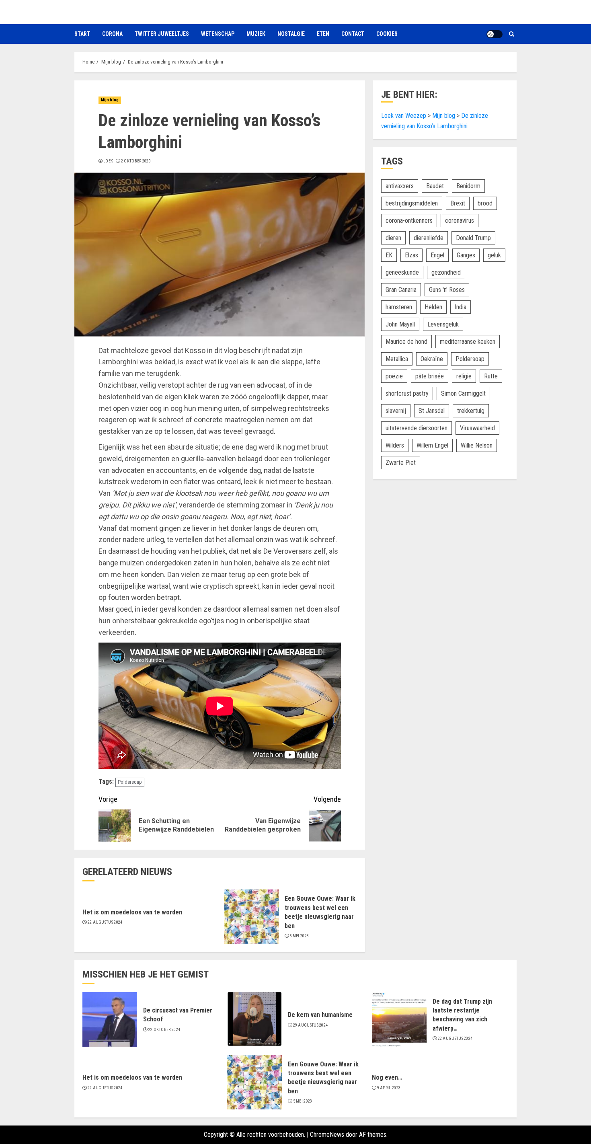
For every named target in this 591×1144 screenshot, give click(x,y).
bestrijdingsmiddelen (412, 203)
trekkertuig (470, 411)
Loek (108, 161)
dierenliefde (428, 238)
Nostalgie (291, 34)
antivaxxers (400, 186)
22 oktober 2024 (164, 1029)
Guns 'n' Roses (447, 290)
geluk (494, 255)
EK (389, 255)
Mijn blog (110, 100)
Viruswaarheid (477, 428)
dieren (393, 238)
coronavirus (459, 220)
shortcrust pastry (407, 393)
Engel (437, 255)
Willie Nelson (476, 445)
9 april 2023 (389, 1088)
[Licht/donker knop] (494, 34)
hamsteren (399, 307)
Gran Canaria (401, 290)
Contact (352, 34)
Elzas (411, 255)
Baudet (435, 186)
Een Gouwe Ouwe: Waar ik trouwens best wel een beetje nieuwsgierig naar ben (323, 1077)
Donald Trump (473, 238)
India (460, 307)
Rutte (491, 376)
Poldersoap (130, 782)
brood (485, 203)
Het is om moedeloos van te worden (132, 912)
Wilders (395, 445)
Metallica (397, 359)
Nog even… (387, 1077)
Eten (323, 34)
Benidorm (468, 186)
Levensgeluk (443, 324)
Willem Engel (432, 445)
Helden (433, 307)
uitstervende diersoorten (416, 428)
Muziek (255, 34)
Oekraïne (432, 359)
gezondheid (446, 272)
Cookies (387, 34)
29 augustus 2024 (310, 1025)
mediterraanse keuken (467, 341)
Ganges (466, 255)
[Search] (512, 34)
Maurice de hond (406, 341)
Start (82, 34)
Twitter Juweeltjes (162, 34)
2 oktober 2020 (136, 161)
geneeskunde (402, 272)
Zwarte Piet (401, 462)
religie (464, 376)
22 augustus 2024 (105, 922)
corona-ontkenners (409, 220)
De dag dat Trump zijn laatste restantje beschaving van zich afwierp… (462, 1015)
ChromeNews (327, 1134)
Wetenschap (217, 34)
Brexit (457, 203)
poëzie (394, 376)
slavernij (396, 411)
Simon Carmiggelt (463, 393)
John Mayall (400, 324)
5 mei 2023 (299, 936)
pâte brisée (429, 376)
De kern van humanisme (320, 1015)
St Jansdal (432, 411)
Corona (112, 34)
